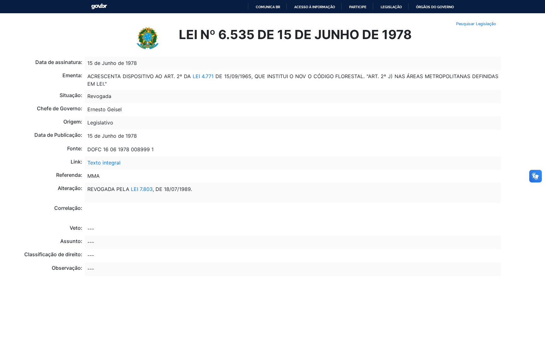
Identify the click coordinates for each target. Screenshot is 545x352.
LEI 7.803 (142, 189)
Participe (357, 7)
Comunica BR (268, 7)
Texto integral (103, 162)
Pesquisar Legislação (476, 23)
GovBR (99, 6)
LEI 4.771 (202, 76)
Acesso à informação (314, 7)
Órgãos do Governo (435, 7)
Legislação (391, 7)
